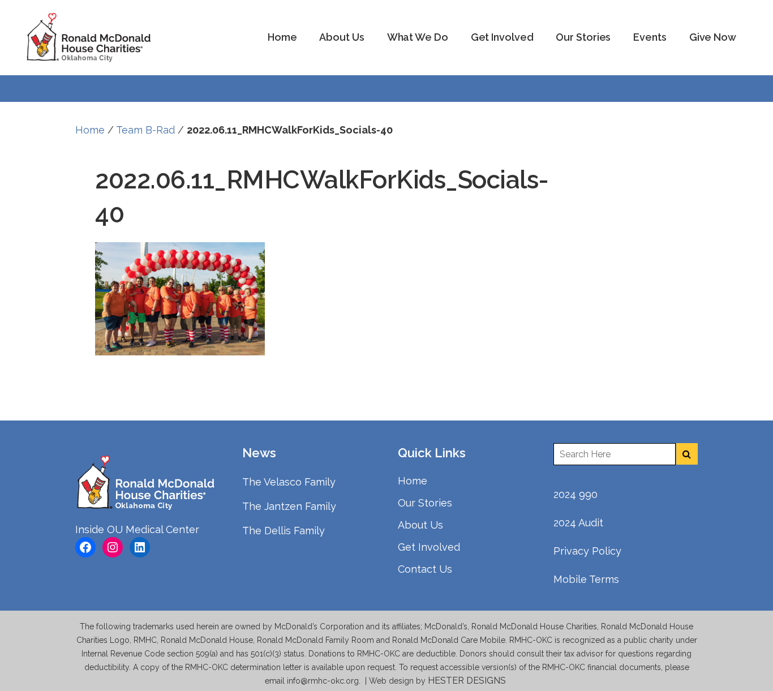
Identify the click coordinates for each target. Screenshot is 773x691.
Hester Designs (468, 680)
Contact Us (425, 569)
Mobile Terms (586, 579)
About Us (420, 525)
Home (90, 130)
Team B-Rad (145, 130)
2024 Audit (578, 523)
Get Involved (429, 547)
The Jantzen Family (289, 506)
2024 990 (575, 494)
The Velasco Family (289, 482)
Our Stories (425, 503)
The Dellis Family (283, 531)
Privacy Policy (587, 551)
